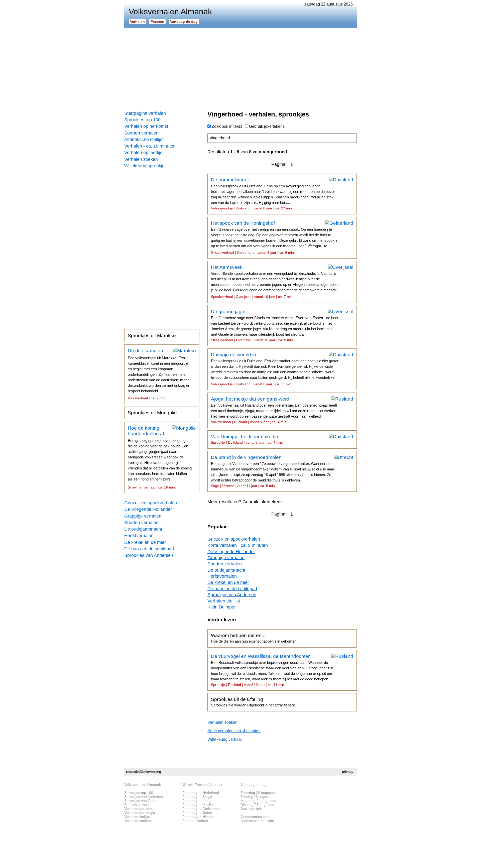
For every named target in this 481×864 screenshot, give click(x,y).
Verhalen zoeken (141, 159)
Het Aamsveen (274, 282)
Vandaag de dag (184, 22)
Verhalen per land (138, 809)
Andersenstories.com (257, 821)
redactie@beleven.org (143, 772)
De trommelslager (273, 193)
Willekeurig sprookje (144, 165)
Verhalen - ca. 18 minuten (150, 146)
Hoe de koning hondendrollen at (160, 457)
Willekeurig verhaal (224, 739)
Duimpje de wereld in (274, 369)
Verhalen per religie (139, 813)
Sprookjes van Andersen (148, 555)
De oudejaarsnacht (143, 529)
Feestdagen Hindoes (198, 817)
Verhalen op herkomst (146, 126)
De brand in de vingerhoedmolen (272, 471)
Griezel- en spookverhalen (150, 502)
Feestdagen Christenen (201, 809)
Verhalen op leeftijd (143, 152)
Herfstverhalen (139, 535)
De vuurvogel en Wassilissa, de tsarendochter (272, 670)
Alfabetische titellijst (144, 139)
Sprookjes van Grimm (141, 801)
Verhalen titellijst (223, 600)
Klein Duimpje (221, 606)
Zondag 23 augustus (257, 797)
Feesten (157, 22)
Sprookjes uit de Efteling (253, 702)
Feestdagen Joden (197, 813)
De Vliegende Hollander (148, 509)
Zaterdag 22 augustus (258, 793)
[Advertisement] (240, 68)
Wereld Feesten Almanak (202, 785)
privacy (347, 772)
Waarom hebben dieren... (254, 638)
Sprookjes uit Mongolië (152, 412)
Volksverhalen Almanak (142, 785)
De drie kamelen (159, 374)
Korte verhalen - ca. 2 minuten (237, 545)
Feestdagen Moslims (198, 805)
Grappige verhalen (142, 516)
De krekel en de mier (145, 542)
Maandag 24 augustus (258, 801)
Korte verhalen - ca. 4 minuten (234, 731)
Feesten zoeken (195, 821)
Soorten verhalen (141, 133)
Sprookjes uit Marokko (152, 335)
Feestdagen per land (198, 801)
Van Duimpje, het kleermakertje (247, 439)
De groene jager (274, 325)
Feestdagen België (197, 797)
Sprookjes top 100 (142, 119)
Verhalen (137, 22)
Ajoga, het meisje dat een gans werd (274, 410)
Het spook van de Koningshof (274, 237)
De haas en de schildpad (149, 548)
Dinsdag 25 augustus (257, 805)
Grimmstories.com (255, 817)
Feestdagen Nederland (200, 793)
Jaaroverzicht (251, 809)
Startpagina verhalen (145, 113)
